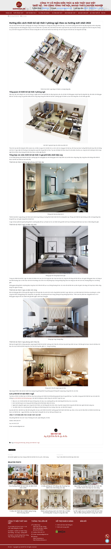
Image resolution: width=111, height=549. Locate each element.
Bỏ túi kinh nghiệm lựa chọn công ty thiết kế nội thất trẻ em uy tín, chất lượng (28, 457)
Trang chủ (9, 13)
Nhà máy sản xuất (83, 13)
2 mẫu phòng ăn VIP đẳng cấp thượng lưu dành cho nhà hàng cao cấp (55, 487)
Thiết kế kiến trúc (31, 13)
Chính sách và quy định (63, 527)
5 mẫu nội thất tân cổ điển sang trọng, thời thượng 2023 (23, 512)
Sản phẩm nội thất (70, 13)
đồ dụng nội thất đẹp (19, 442)
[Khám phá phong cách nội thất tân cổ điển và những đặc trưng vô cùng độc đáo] (55, 499)
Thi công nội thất (57, 13)
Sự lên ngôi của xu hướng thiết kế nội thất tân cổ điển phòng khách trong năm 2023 (88, 512)
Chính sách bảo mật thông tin (64, 525)
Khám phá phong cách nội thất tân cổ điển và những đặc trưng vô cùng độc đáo (55, 512)
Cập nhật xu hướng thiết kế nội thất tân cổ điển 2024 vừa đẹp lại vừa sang (88, 487)
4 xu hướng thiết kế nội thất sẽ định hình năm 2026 (23, 487)
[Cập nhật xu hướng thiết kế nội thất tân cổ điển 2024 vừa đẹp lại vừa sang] (88, 474)
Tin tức (103, 13)
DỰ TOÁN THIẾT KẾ (95, 13)
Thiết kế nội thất (18, 13)
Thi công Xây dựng (43, 13)
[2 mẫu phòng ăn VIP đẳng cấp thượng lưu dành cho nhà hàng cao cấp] (55, 474)
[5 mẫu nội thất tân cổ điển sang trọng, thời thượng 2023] (23, 499)
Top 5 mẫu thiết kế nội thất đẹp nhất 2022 (68, 457)
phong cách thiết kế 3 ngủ (33, 442)
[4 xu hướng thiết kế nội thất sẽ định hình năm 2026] (23, 474)
